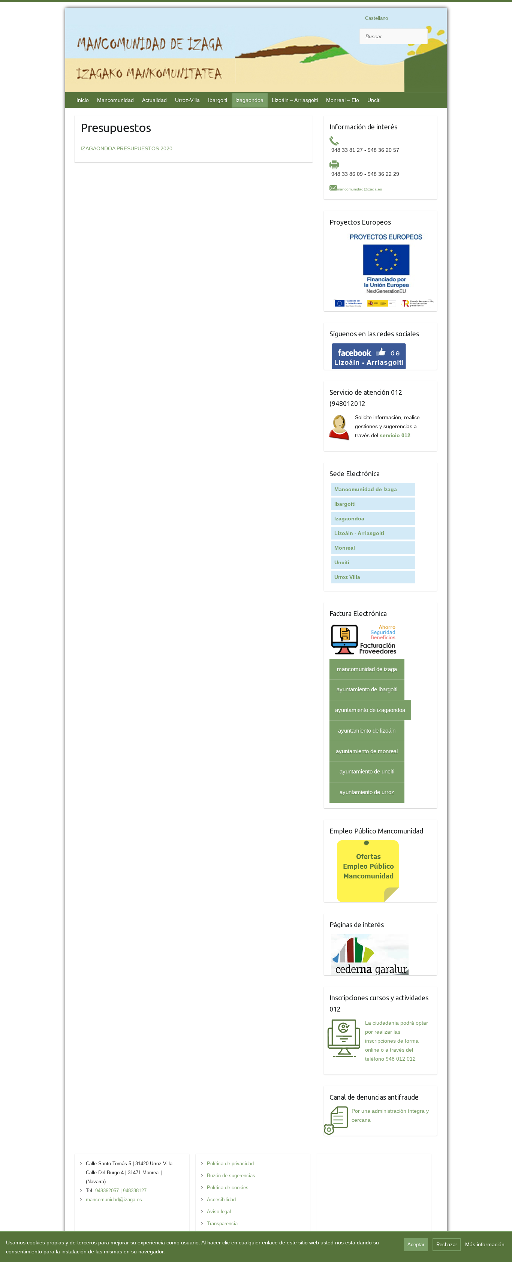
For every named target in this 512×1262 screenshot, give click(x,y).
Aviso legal (219, 1211)
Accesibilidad (221, 1199)
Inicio (82, 100)
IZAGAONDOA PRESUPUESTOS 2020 (126, 148)
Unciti (373, 100)
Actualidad (154, 100)
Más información (485, 1244)
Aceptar (415, 1244)
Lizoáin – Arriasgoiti (295, 100)
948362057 (107, 1190)
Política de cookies (228, 1187)
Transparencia (222, 1223)
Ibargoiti (217, 100)
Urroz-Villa (187, 100)
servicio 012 (395, 435)
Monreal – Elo (342, 100)
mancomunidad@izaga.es (359, 189)
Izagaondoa (249, 100)
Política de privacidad (230, 1163)
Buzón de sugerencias (231, 1175)
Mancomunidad (115, 100)
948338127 (135, 1190)
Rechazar (446, 1244)
